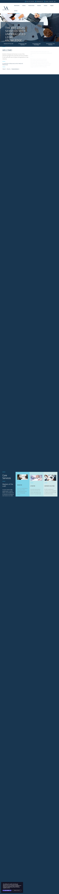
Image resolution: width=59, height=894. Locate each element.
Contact (45, 5)
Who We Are (16, 5)
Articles (15, 10)
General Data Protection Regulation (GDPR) (11, 887)
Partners (39, 5)
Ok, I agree (7, 890)
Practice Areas (31, 5)
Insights (52, 5)
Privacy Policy (17, 890)
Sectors (23, 5)
